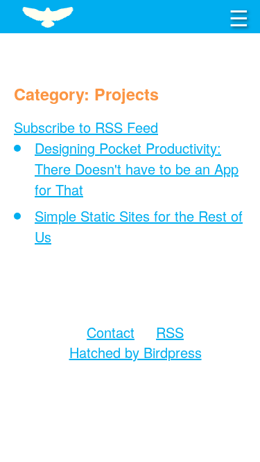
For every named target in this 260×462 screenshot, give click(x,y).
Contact (111, 332)
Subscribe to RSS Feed (86, 127)
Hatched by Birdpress (135, 352)
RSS (170, 332)
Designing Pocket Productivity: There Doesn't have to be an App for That (137, 168)
